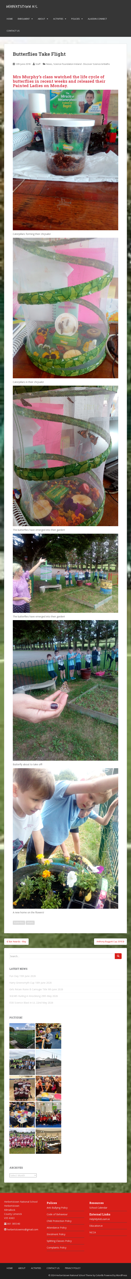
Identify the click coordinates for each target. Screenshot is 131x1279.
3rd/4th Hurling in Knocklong (25, 996)
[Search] (118, 956)
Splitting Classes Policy (59, 1241)
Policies (75, 18)
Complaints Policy (56, 1247)
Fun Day (14, 976)
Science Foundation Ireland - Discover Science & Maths (81, 63)
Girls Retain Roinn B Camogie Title (28, 989)
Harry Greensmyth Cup (21, 982)
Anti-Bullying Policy (57, 1207)
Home (10, 18)
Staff (37, 63)
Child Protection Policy (59, 1221)
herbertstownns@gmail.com (22, 1229)
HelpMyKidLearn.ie (99, 1219)
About (41, 18)
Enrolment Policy (56, 1234)
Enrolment (24, 18)
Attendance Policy (57, 1227)
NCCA (92, 1232)
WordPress (121, 1275)
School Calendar (98, 1207)
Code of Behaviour (57, 1214)
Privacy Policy (73, 1268)
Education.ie (96, 1225)
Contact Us (13, 30)
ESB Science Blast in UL (22, 1002)
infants (30, 922)
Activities (58, 18)
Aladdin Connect (97, 18)
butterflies (19, 922)
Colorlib (100, 1275)
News (49, 63)
